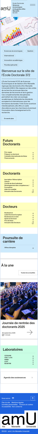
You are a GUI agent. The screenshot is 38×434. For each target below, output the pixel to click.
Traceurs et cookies (26, 404)
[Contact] (13, 398)
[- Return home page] (5, 8)
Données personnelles (10, 404)
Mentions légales (17, 402)
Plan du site (6, 402)
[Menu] (32, 8)
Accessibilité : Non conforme (12, 407)
